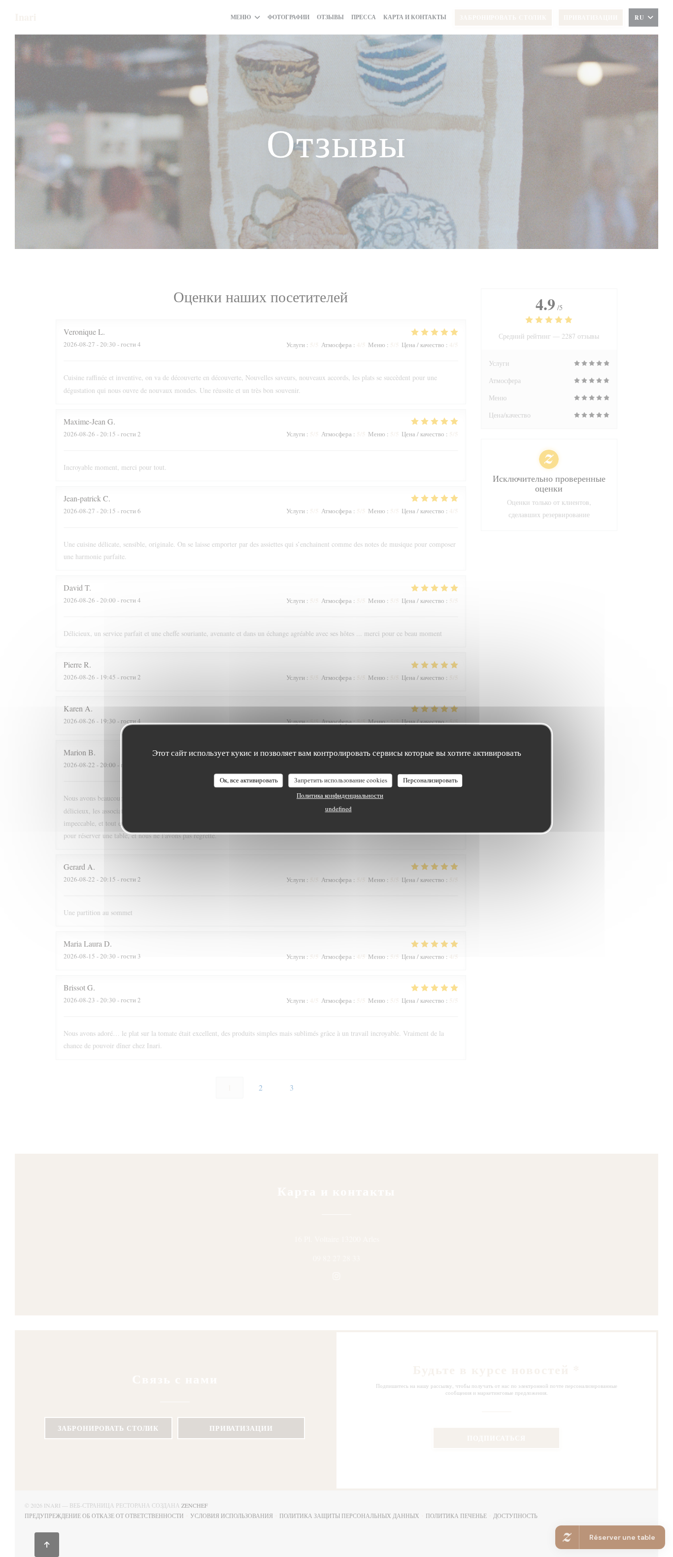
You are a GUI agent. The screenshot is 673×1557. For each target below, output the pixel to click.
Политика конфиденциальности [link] (340, 795)
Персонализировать (430, 780)
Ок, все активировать (249, 780)
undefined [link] (338, 808)
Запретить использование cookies (340, 780)
